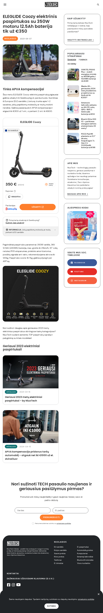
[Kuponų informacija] (15, 191)
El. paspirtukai (83, 547)
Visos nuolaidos (83, 563)
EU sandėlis (58, 547)
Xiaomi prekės (60, 553)
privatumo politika (64, 523)
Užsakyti (36, 207)
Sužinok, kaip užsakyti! (15, 223)
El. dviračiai (58, 563)
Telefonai (58, 560)
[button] (50, 184)
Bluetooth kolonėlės (85, 560)
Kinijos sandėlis (60, 550)
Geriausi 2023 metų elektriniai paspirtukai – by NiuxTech (30, 379)
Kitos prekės (59, 557)
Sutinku (51, 606)
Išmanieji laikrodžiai (85, 557)
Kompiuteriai (82, 553)
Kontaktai (13, 573)
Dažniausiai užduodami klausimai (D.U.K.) (30, 578)
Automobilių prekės (85, 550)
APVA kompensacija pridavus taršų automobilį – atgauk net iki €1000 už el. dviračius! (30, 436)
